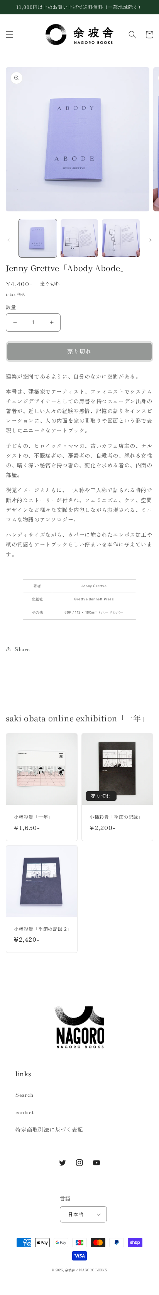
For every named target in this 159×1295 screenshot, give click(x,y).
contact (24, 1112)
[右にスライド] (150, 240)
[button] (9, 34)
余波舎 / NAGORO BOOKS (86, 1269)
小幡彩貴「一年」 (33, 817)
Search (24, 1094)
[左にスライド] (8, 240)
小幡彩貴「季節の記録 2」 (41, 929)
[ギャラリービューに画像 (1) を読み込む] (38, 238)
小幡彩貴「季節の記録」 (116, 817)
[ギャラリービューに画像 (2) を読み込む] (79, 238)
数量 (11, 307)
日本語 (75, 1214)
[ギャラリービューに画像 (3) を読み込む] (121, 238)
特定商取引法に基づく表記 (49, 1129)
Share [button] (22, 649)
